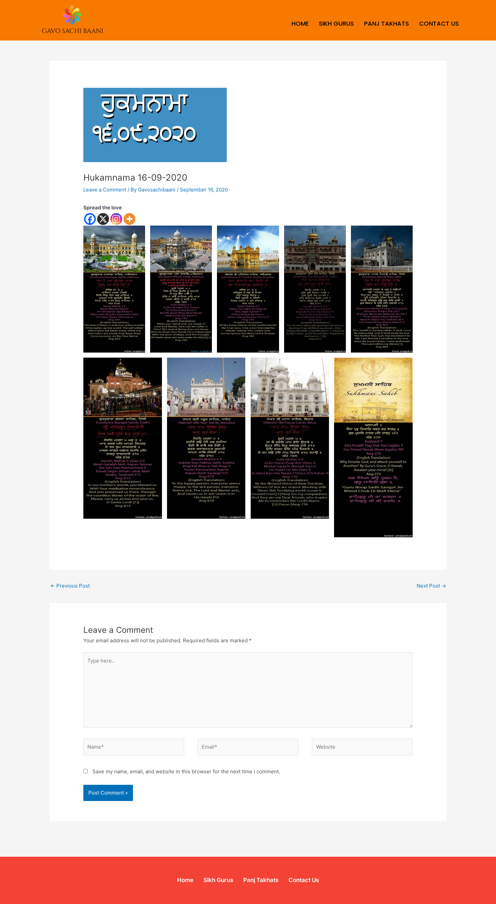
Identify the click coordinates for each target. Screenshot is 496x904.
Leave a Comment (104, 189)
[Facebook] (90, 219)
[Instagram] (116, 219)
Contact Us (439, 23)
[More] (129, 219)
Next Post (431, 586)
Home (300, 23)
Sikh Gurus (336, 23)
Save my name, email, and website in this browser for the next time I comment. (186, 771)
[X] (103, 219)
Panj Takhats (386, 23)
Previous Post (70, 586)
